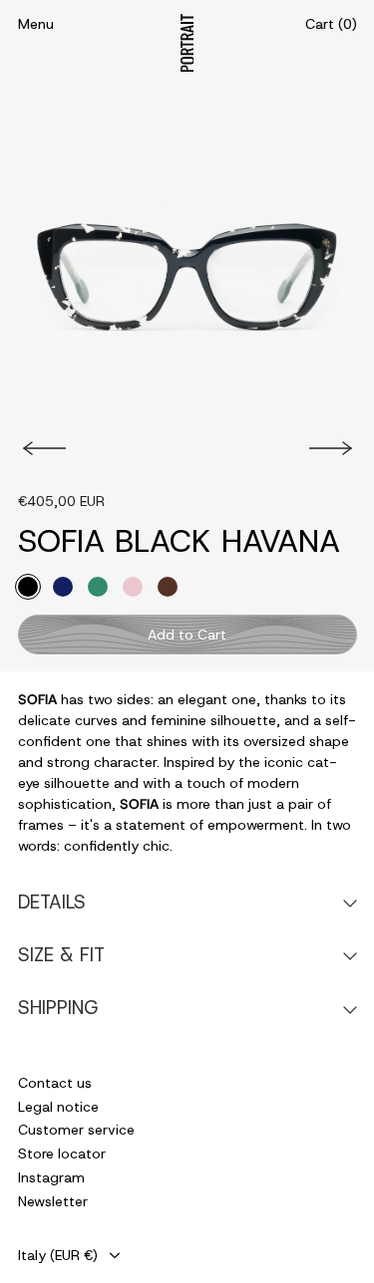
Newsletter (53, 1201)
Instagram (51, 1177)
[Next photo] (333, 448)
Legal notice (58, 1107)
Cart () (331, 24)
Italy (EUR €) (58, 1255)
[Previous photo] (42, 448)
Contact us (55, 1083)
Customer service (76, 1130)
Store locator (62, 1153)
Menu (36, 24)
